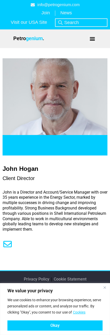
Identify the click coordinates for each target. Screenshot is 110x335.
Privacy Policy (37, 279)
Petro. (28, 38)
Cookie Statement (70, 279)
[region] (55, 309)
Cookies (79, 312)
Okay (55, 325)
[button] (92, 39)
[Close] (105, 287)
